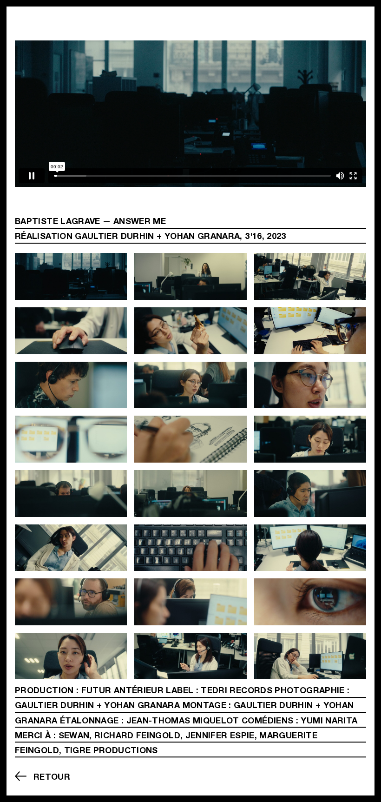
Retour (51, 777)
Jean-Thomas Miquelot (182, 721)
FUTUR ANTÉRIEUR (122, 691)
